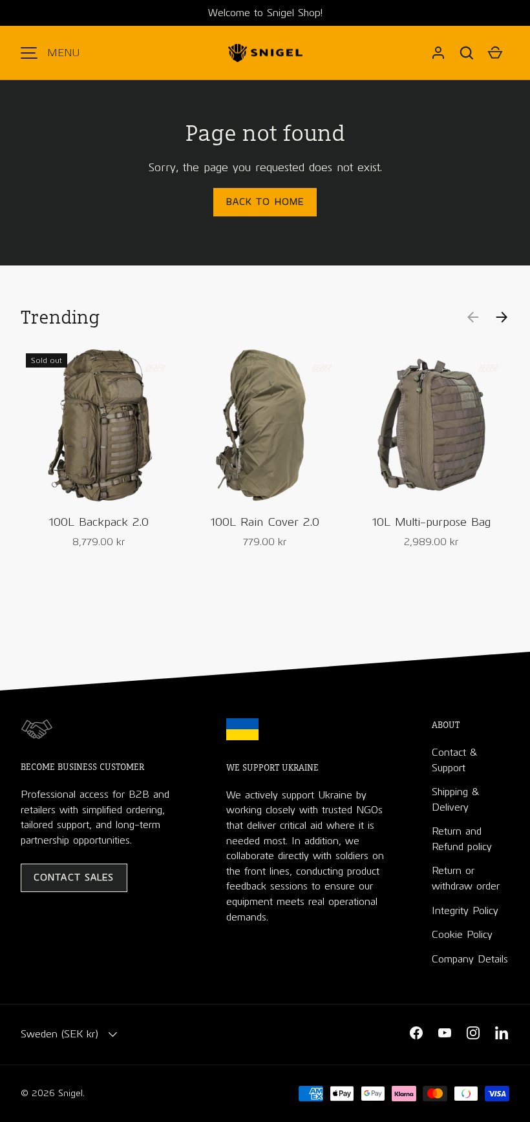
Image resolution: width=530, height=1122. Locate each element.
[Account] (438, 53)
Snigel (70, 1093)
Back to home (265, 201)
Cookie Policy (462, 934)
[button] (466, 53)
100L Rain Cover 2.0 (265, 522)
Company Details (470, 959)
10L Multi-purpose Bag (431, 522)
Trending (60, 316)
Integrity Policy (465, 910)
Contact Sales (74, 877)
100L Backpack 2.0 (99, 522)
